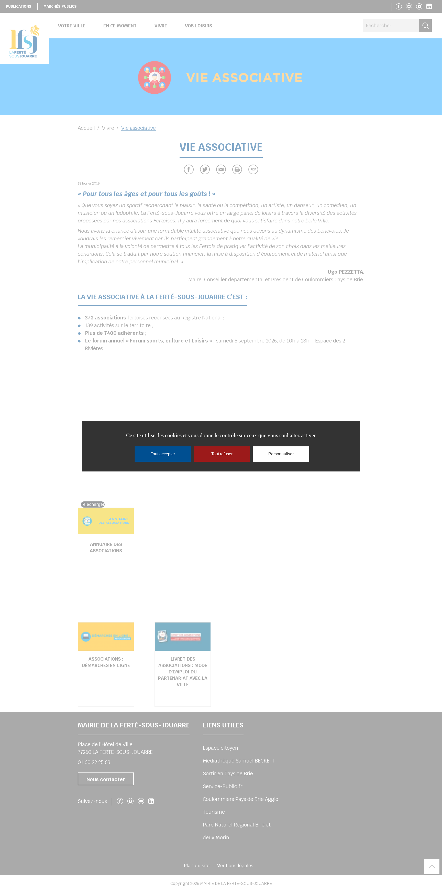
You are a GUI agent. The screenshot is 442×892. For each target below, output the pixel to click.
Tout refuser (222, 454)
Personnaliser (281, 454)
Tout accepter (163, 454)
